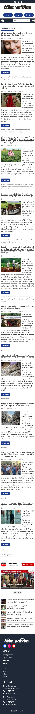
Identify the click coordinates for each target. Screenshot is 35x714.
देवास (5, 677)
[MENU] (33, 20)
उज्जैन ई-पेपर (8, 15)
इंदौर (4, 671)
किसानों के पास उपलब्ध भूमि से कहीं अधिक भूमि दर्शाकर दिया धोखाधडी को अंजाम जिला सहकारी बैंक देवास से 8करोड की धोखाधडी (17, 299)
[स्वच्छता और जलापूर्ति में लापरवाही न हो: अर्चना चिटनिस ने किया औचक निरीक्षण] (3, 619)
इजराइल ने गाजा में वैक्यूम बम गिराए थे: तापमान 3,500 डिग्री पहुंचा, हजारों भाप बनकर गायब (17, 405)
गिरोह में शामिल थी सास (13, 130)
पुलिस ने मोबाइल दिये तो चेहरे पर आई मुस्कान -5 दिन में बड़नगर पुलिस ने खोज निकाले (17, 34)
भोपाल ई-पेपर (29, 15)
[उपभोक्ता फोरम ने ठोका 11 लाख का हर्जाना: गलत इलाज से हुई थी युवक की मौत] (11, 314)
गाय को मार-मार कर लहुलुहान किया (15, 184)
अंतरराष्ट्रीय (4, 447)
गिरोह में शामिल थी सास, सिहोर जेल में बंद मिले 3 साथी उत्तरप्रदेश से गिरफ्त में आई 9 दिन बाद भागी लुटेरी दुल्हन (17, 86)
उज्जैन (3, 77)
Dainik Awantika (19, 38)
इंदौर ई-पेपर (18, 15)
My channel (29, 564)
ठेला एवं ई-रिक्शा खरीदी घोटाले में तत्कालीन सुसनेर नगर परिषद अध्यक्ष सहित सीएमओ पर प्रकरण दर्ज (17, 195)
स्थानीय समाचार (5, 350)
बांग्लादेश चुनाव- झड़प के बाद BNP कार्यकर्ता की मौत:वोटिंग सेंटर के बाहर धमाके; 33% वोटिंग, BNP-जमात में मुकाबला (17, 454)
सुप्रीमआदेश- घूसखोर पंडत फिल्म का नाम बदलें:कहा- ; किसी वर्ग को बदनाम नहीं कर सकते (17, 504)
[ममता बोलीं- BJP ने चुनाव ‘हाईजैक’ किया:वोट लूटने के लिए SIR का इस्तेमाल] (3, 607)
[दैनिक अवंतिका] (2, 20)
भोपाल (5, 674)
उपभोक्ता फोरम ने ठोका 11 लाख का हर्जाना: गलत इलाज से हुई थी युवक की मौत (17, 307)
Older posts (7, 555)
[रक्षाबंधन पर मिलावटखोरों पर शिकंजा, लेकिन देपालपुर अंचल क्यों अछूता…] (3, 613)
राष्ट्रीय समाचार (5, 549)
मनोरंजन (6, 660)
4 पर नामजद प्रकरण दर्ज (13, 297)
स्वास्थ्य (5, 663)
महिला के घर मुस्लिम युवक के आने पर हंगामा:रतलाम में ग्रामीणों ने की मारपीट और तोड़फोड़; (17, 356)
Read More (5, 73)
